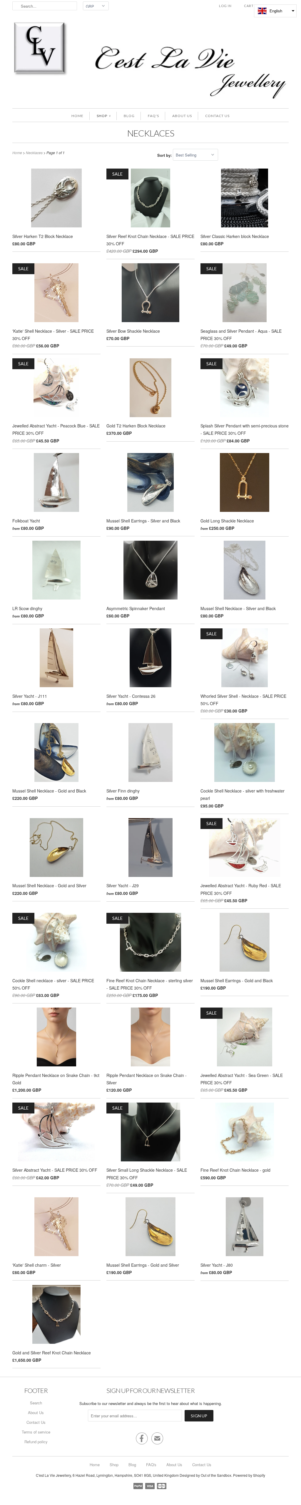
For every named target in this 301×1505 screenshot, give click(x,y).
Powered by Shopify (249, 1475)
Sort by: (165, 155)
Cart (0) (252, 6)
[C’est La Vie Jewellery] (150, 61)
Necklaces (150, 133)
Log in (225, 6)
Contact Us (217, 116)
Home (77, 116)
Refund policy (36, 1441)
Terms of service (36, 1432)
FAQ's (153, 116)
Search (36, 1403)
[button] (275, 10)
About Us (182, 116)
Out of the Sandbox (216, 1475)
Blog (129, 116)
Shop (104, 116)
